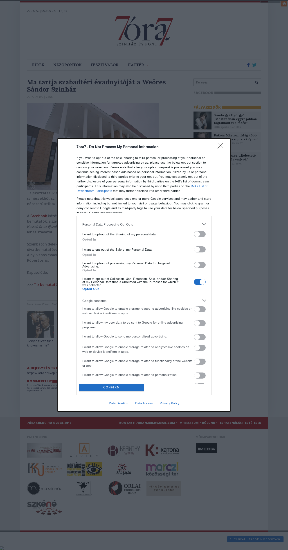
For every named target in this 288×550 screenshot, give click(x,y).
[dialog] (144, 274)
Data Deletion (118, 403)
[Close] (222, 147)
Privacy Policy (169, 403)
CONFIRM (111, 387)
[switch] (200, 234)
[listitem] (144, 224)
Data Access (144, 403)
